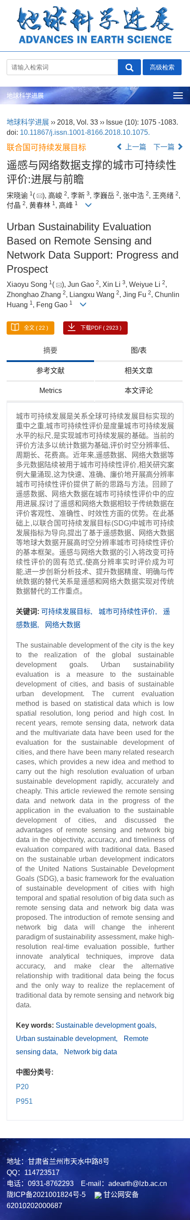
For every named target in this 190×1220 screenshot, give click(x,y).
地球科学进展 (25, 95)
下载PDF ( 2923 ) (101, 328)
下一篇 (164, 147)
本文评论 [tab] (139, 390)
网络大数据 (62, 625)
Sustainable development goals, (106, 1025)
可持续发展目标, (67, 611)
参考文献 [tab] (50, 370)
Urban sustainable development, (67, 1038)
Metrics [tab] (50, 390)
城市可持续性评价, (129, 611)
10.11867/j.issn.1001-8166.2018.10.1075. (85, 132)
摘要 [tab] (50, 350)
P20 (22, 1086)
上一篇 (134, 147)
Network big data (90, 1052)
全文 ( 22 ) (36, 328)
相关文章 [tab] (139, 370)
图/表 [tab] (139, 350)
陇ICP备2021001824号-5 (46, 1194)
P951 (24, 1101)
